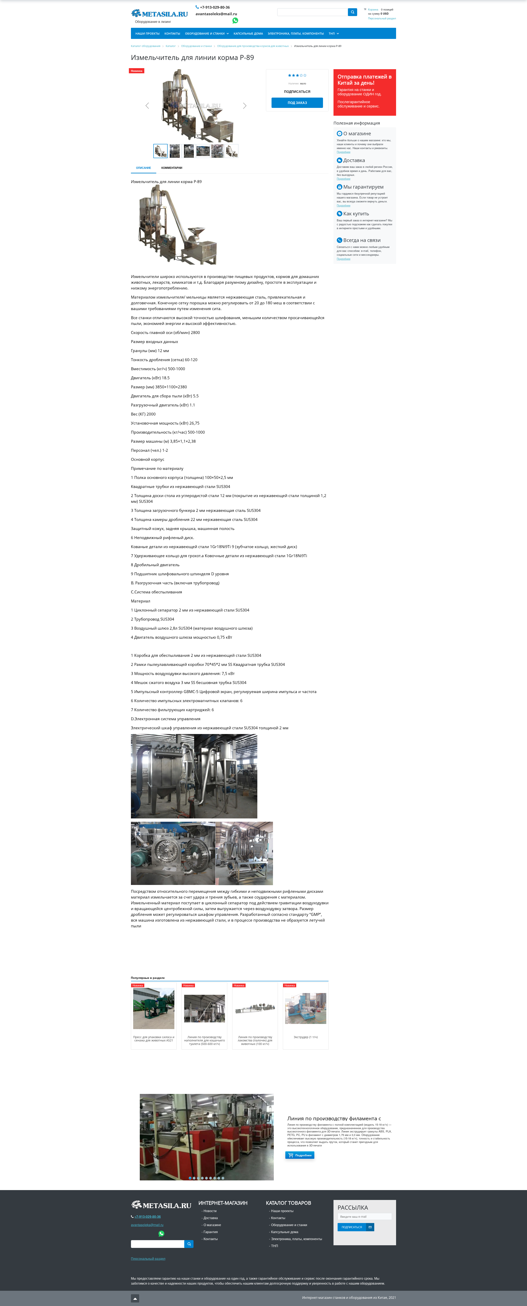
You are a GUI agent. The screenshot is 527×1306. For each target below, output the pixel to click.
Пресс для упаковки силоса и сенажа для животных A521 (153, 1038)
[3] (297, 74)
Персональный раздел (382, 18)
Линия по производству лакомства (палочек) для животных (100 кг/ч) (255, 1040)
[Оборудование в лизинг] (160, 14)
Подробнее (343, 152)
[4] (301, 74)
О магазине (212, 1224)
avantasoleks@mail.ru (216, 13)
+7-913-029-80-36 (215, 7)
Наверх (135, 1298)
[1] (289, 74)
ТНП (274, 1245)
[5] (305, 74)
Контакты (211, 1238)
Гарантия (211, 1231)
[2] (293, 74)
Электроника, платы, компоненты (296, 1238)
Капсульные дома (284, 1231)
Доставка (211, 1217)
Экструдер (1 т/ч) (306, 1037)
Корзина (373, 9)
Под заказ (297, 102)
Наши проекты (282, 1210)
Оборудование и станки (289, 1224)
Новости (210, 1210)
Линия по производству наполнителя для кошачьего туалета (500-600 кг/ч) (204, 1040)
